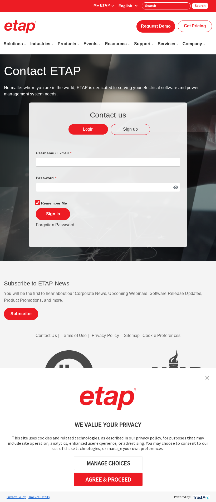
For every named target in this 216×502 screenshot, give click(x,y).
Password (46, 178)
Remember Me (54, 203)
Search (200, 6)
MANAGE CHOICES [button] (108, 463)
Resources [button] (116, 44)
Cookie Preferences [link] (162, 335)
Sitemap (132, 335)
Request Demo (156, 26)
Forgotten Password (55, 225)
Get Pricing (195, 26)
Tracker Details (39, 497)
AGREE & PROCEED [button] (108, 479)
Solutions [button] (13, 44)
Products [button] (67, 44)
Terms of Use (74, 335)
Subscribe (21, 313)
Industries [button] (40, 44)
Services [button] (166, 44)
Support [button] (142, 44)
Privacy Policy (16, 497)
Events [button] (90, 44)
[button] (207, 377)
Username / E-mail (53, 153)
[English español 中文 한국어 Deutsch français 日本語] (127, 6)
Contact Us (46, 335)
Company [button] (192, 44)
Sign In (53, 214)
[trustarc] (200, 497)
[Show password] (176, 187)
